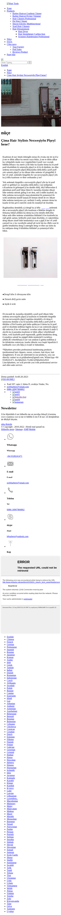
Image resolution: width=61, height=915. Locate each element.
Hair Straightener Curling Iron (31, 34)
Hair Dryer (23, 31)
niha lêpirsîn (6, 424)
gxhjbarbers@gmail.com (18, 387)
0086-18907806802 (16, 389)
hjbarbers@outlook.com (17, 536)
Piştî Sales (17, 49)
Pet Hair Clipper (19, 21)
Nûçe (9, 39)
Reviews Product (20, 52)
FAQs (9, 41)
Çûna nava (11, 44)
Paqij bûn (11, 54)
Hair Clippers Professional (24, 18)
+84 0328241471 (14, 456)
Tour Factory (18, 47)
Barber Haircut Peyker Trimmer (26, 16)
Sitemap (19, 429)
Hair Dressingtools (20, 29)
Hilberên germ (7, 429)
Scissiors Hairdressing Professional (33, 36)
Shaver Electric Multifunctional (26, 24)
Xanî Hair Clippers (21, 26)
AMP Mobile (29, 429)
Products (11, 11)
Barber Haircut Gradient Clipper (26, 13)
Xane (9, 8)
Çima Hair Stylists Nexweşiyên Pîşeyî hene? (27, 75)
